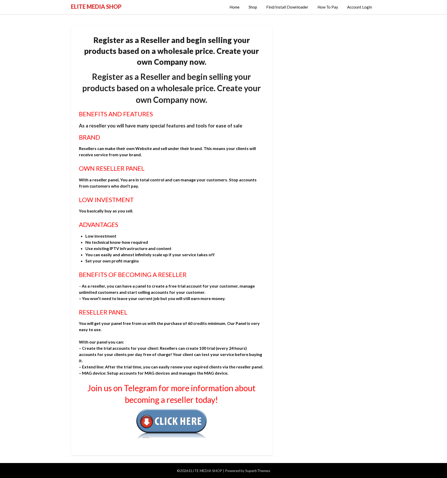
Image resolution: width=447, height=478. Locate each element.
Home (234, 7)
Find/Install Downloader (287, 7)
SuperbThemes (257, 470)
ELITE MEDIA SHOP (96, 6)
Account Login (359, 7)
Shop (253, 7)
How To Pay (327, 7)
